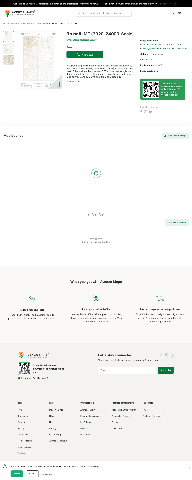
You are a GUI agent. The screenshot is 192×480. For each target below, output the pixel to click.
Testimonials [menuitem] (24, 453)
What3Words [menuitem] (118, 428)
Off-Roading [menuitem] (55, 434)
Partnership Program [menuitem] (121, 416)
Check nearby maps (177, 135)
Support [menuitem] (22, 422)
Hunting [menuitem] (52, 422)
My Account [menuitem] (23, 434)
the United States (19, 23)
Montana (32, 23)
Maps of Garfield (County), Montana (157, 44)
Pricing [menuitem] (21, 428)
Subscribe (165, 370)
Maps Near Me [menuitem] (56, 410)
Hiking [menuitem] (52, 416)
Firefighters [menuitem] (85, 422)
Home (6, 23)
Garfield (42, 23)
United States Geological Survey (81, 40)
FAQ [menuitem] (20, 410)
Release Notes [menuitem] (25, 441)
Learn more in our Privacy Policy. (85, 466)
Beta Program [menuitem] (24, 447)
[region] (96, 174)
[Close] (189, 466)
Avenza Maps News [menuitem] (58, 441)
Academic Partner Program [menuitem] (124, 410)
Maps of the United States (175, 48)
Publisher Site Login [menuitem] (152, 416)
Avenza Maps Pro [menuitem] (88, 410)
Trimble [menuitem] (115, 422)
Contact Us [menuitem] (23, 416)
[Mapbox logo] (10, 204)
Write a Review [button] (178, 222)
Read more (71, 81)
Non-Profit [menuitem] (85, 434)
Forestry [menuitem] (84, 428)
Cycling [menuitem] (52, 428)
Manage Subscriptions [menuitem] (90, 416)
